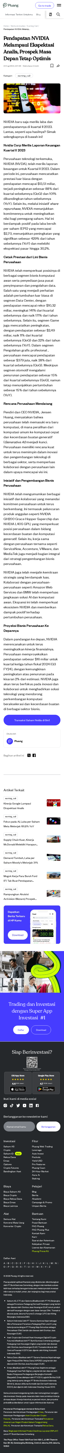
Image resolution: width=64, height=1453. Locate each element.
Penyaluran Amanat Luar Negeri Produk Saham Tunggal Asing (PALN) (28, 1422)
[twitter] (29, 756)
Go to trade (44, 5)
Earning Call (32, 25)
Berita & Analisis (18, 25)
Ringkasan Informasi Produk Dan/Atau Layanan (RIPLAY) (33, 1430)
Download (41, 1030)
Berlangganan (48, 1126)
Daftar (21, 1030)
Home (6, 25)
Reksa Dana (48, 1425)
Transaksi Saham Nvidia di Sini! (32, 720)
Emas (40, 1411)
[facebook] (34, 755)
